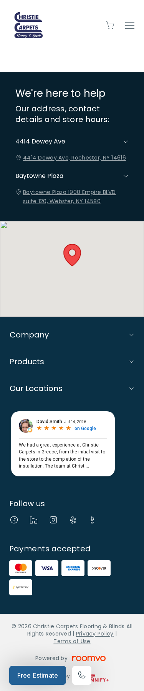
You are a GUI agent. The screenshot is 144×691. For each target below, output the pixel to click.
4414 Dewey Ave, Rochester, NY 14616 (74, 157)
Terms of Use (71, 641)
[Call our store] (81, 675)
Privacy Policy (95, 633)
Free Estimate (37, 675)
